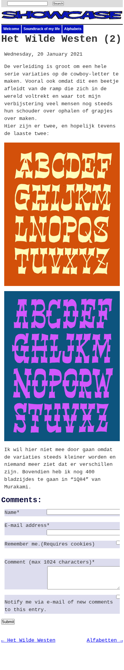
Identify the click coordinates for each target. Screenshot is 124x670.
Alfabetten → (105, 640)
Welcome (11, 29)
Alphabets (73, 29)
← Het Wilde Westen (28, 640)
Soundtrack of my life (41, 29)
